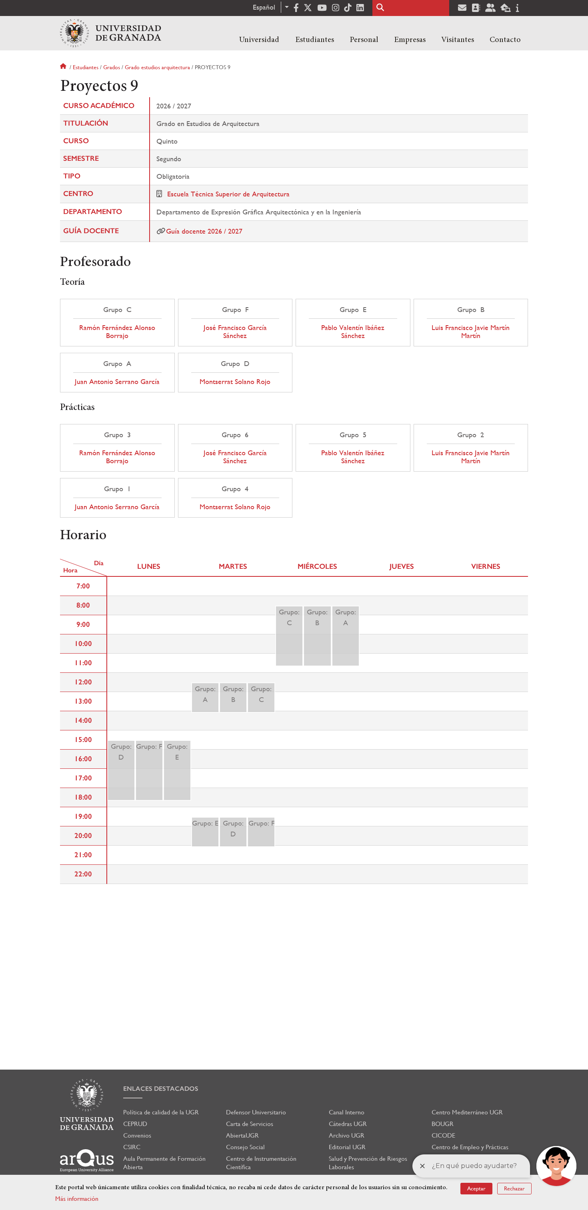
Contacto (505, 40)
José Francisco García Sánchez (235, 332)
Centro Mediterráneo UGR (467, 1112)
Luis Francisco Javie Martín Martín (471, 332)
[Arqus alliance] (87, 1160)
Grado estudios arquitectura (157, 67)
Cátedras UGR (348, 1124)
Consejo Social (245, 1147)
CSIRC (131, 1147)
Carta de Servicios (249, 1124)
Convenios (137, 1135)
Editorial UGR (347, 1147)
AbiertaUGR (242, 1135)
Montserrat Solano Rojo (235, 382)
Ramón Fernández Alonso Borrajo (117, 332)
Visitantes (457, 40)
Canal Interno (346, 1112)
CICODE (443, 1135)
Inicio (64, 67)
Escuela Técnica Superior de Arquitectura (228, 194)
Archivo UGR (346, 1135)
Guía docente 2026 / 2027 (204, 231)
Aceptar (476, 1188)
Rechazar (514, 1188)
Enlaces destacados (160, 1088)
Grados (111, 67)
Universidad (259, 40)
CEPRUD (135, 1124)
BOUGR (443, 1124)
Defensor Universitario (256, 1112)
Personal (364, 40)
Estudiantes (314, 40)
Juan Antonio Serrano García (117, 382)
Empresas (410, 40)
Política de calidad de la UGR (161, 1112)
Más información (76, 1198)
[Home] (110, 33)
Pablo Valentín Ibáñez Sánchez (352, 332)
